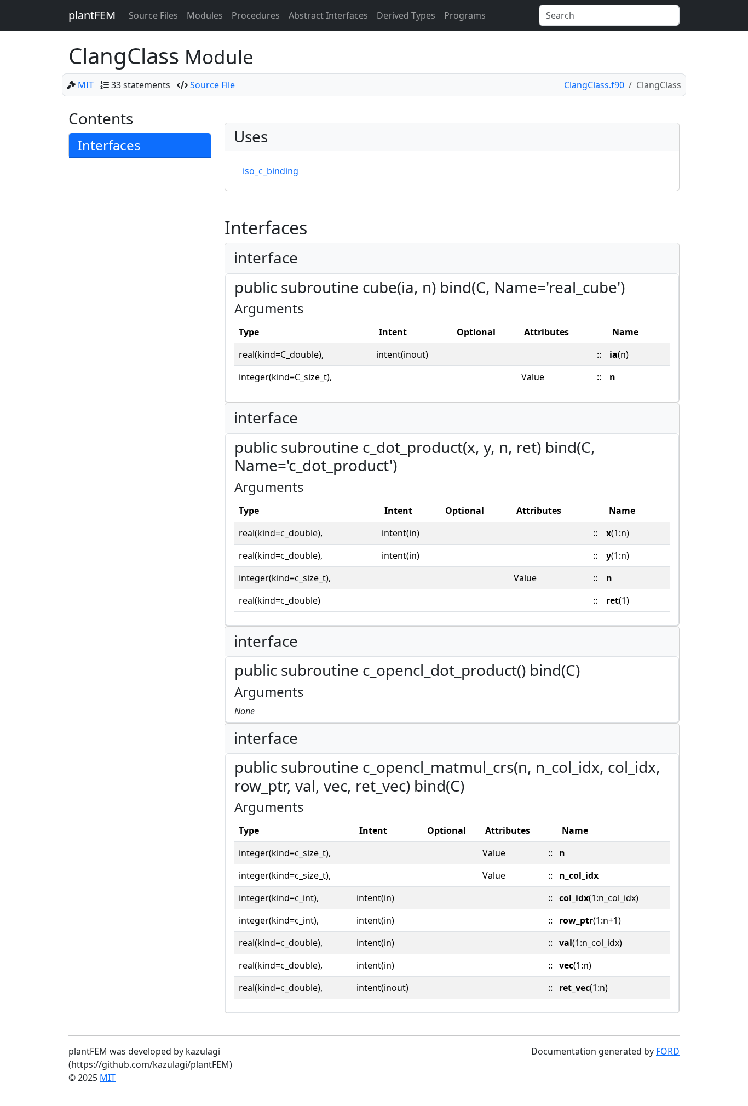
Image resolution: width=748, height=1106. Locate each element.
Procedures (256, 15)
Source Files (153, 15)
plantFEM (92, 15)
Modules (205, 15)
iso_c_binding (270, 171)
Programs (465, 15)
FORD (668, 1051)
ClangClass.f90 (594, 85)
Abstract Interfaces (328, 15)
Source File (212, 85)
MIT (86, 85)
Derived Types (406, 15)
